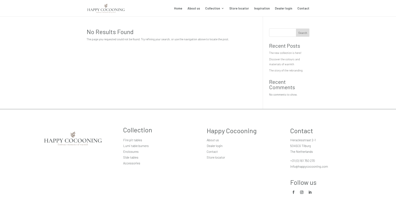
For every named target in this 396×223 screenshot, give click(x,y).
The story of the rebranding (286, 70)
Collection (212, 8)
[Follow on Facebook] (293, 192)
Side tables (130, 157)
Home (178, 8)
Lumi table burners (136, 146)
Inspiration (262, 8)
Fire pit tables (132, 140)
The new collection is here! (285, 53)
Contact (303, 8)
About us (193, 8)
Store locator (239, 8)
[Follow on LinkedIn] (310, 192)
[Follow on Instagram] (301, 192)
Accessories (131, 163)
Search (302, 32)
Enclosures (131, 151)
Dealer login (283, 8)
